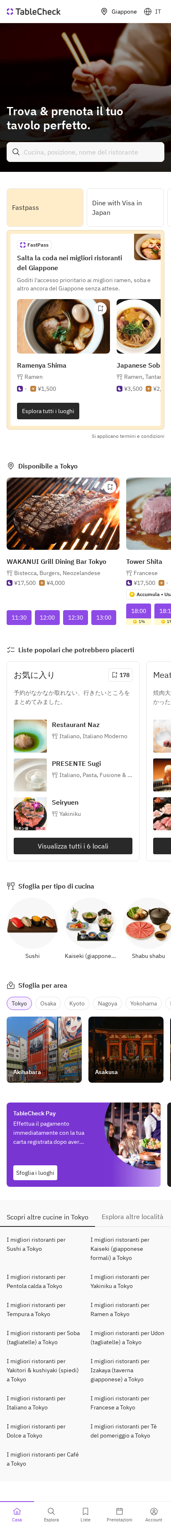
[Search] (16, 152)
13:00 (103, 617)
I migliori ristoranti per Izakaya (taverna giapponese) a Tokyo (119, 1370)
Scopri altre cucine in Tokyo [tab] (47, 1217)
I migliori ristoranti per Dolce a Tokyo (36, 1431)
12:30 (75, 617)
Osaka (48, 1003)
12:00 (47, 617)
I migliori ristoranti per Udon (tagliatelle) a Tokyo (127, 1337)
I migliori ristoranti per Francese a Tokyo (119, 1403)
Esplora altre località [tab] (133, 1216)
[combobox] (85, 152)
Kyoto (77, 1003)
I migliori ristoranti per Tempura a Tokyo (36, 1309)
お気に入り (34, 674)
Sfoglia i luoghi (35, 1172)
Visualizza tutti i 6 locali (73, 846)
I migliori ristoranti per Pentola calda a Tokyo (36, 1281)
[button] (57, 572)
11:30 (19, 617)
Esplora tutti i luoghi (48, 411)
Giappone (124, 11)
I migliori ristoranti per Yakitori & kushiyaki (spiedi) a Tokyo (43, 1370)
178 (124, 675)
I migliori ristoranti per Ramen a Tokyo (119, 1309)
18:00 (138, 611)
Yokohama (143, 1003)
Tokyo (19, 1003)
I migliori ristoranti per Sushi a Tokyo (36, 1244)
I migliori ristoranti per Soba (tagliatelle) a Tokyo (43, 1337)
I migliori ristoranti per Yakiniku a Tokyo (119, 1281)
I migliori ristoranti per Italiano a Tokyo (36, 1403)
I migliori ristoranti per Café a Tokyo (43, 1459)
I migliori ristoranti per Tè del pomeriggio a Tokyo (123, 1431)
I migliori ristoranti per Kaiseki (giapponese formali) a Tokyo (119, 1249)
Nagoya (107, 1003)
